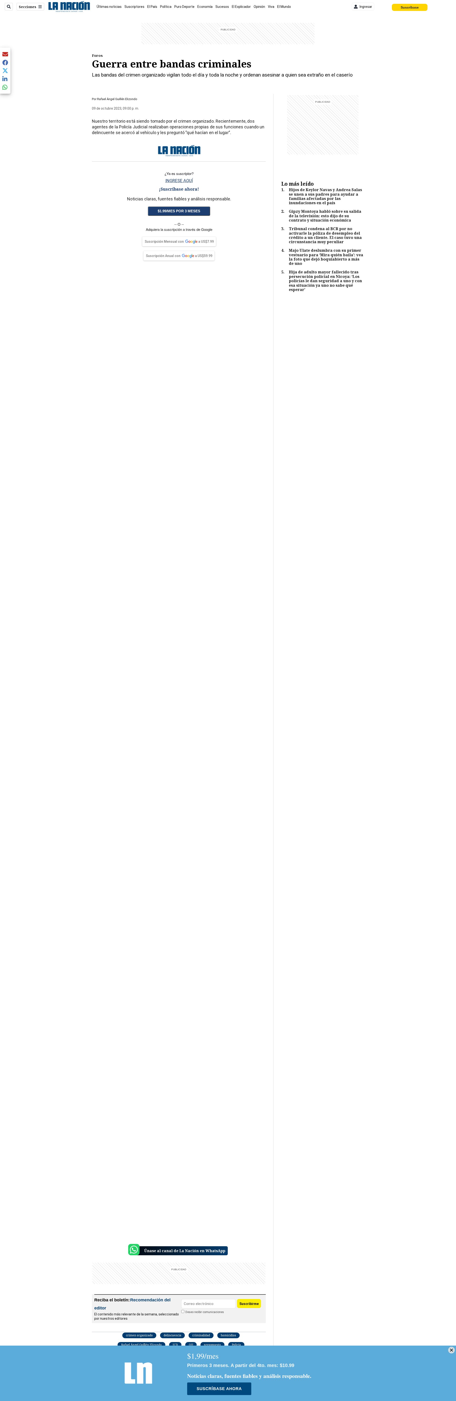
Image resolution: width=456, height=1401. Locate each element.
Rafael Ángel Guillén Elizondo (141, 1345)
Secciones (27, 7)
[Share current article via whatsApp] (5, 87)
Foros (97, 55)
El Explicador (241, 6)
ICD (175, 1345)
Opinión (259, 6)
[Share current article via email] (5, 54)
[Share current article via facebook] (5, 62)
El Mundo (284, 6)
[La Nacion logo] (69, 7)
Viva (271, 6)
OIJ (191, 1345)
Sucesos (222, 6)
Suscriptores (134, 6)
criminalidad (201, 1335)
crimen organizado (139, 1335)
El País (152, 6)
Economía (205, 6)
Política (165, 6)
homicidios (228, 1335)
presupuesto (212, 1345)
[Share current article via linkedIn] (5, 79)
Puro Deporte (184, 6)
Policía (236, 1345)
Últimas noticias (109, 6)
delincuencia (172, 1335)
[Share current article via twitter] (5, 71)
